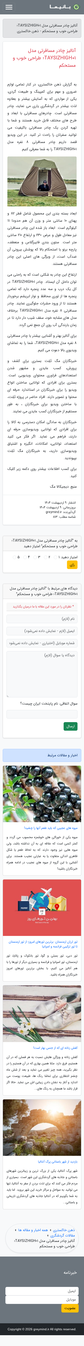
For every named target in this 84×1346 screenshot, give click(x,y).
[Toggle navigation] (9, 7)
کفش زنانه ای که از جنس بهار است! (55, 1048)
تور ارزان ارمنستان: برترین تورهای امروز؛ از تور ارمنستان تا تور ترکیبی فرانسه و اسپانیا (43, 944)
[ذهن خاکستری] (64, 7)
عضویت (70, 1308)
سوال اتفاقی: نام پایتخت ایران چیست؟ (49, 703)
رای (72, 564)
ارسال (71, 726)
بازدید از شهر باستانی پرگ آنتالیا (58, 1161)
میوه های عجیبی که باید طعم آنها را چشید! (51, 828)
